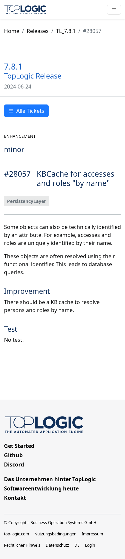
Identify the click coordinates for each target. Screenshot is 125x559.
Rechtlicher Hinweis (22, 545)
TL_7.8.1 (66, 31)
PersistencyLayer (26, 201)
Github (13, 455)
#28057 (92, 31)
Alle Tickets (30, 110)
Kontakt (15, 497)
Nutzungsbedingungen (55, 534)
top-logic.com (16, 534)
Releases (38, 31)
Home (11, 31)
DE (77, 545)
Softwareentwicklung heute (41, 488)
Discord (14, 464)
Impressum (92, 534)
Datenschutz (57, 545)
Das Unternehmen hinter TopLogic (50, 479)
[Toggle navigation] (114, 10)
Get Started (19, 446)
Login (90, 545)
